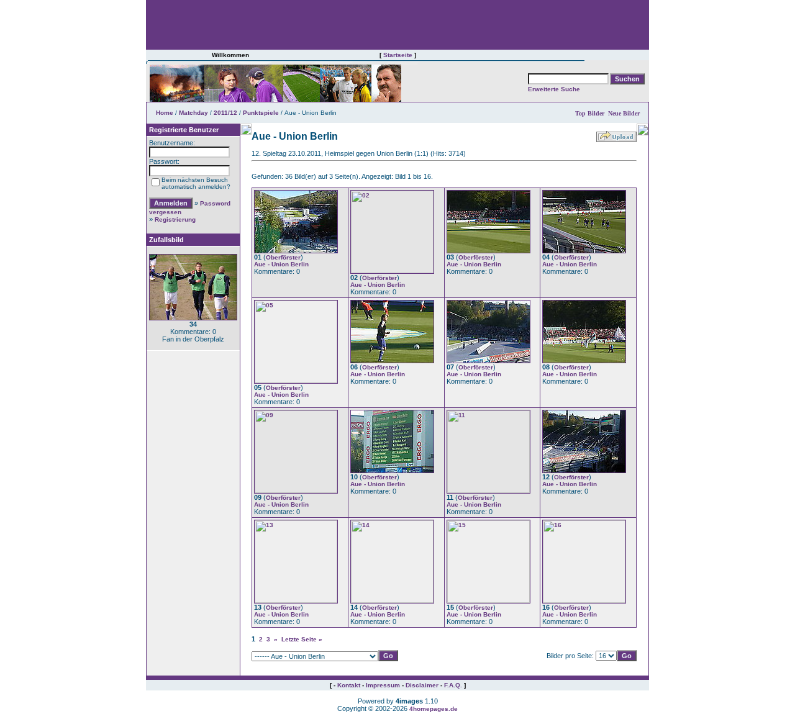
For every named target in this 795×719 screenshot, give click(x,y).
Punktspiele (261, 112)
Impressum (383, 685)
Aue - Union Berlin (281, 264)
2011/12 (225, 112)
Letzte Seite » (301, 639)
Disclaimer (422, 685)
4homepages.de (433, 708)
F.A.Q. (453, 685)
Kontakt (348, 685)
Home (164, 112)
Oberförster (283, 257)
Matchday (193, 112)
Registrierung (175, 219)
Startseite (397, 55)
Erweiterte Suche (554, 89)
